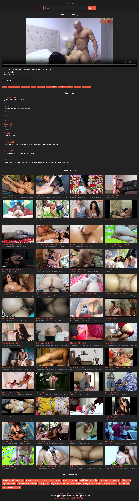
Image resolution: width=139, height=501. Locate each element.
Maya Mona (8, 80)
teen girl (77, 87)
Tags (73, 493)
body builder (51, 87)
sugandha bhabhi (8, 484)
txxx (69, 3)
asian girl (41, 87)
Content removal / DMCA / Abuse (73, 498)
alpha (34, 87)
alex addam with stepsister (27, 484)
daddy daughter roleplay (88, 480)
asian (4, 87)
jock (10, 87)
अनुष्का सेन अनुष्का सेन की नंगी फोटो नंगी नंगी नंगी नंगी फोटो (43, 480)
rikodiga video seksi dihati (92, 484)
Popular (67, 493)
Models (79, 493)
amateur (69, 87)
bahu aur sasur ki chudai (11, 487)
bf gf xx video (56, 484)
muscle (61, 87)
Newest (60, 493)
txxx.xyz (57, 498)
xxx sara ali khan (110, 484)
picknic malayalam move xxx (12, 480)
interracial (86, 87)
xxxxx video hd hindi (70, 480)
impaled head (124, 484)
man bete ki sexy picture (72, 484)
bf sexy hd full (44, 484)
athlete (16, 87)
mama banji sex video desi (109, 480)
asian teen (25, 87)
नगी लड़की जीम (126, 480)
